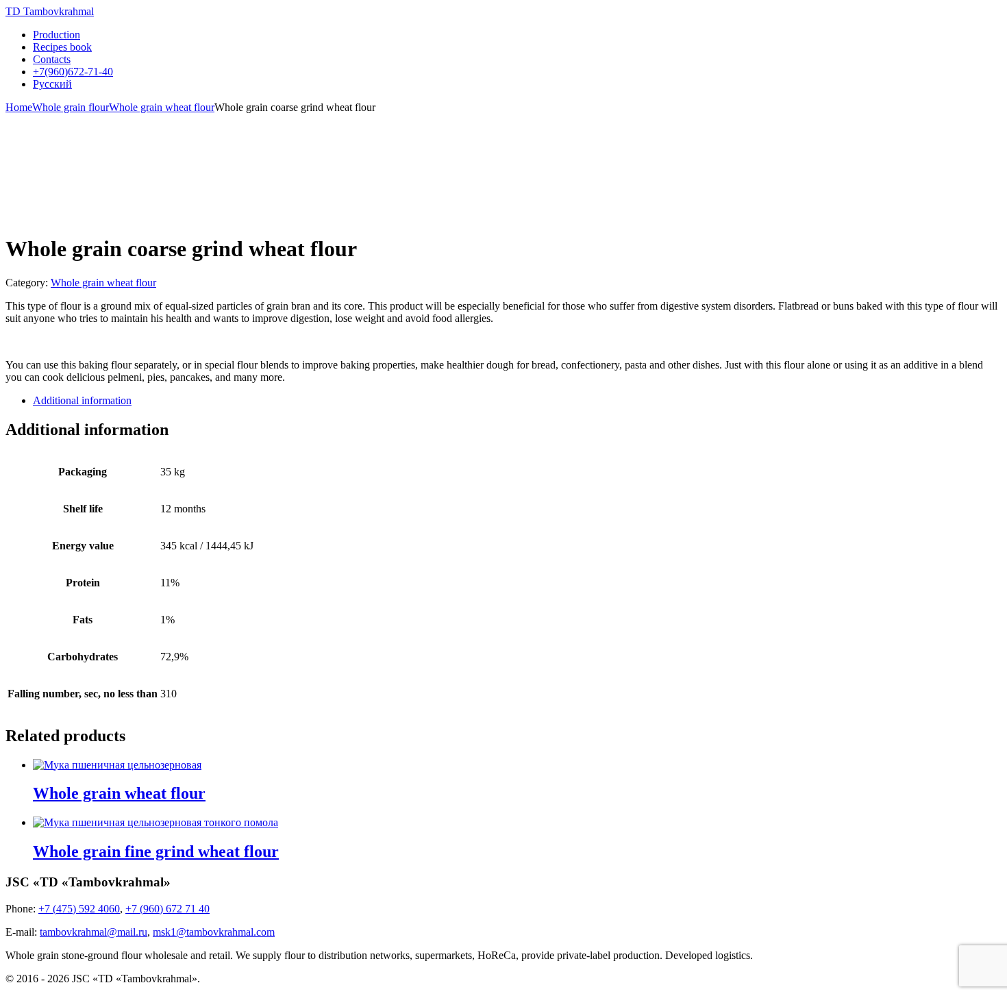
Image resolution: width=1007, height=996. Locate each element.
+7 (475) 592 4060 (79, 908)
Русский (52, 84)
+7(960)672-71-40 (73, 71)
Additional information (82, 400)
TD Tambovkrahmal (49, 11)
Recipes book (62, 47)
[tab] (517, 401)
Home (18, 107)
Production (56, 34)
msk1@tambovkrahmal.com (214, 932)
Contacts (52, 59)
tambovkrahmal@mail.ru (93, 932)
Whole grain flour (70, 107)
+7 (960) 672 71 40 (167, 908)
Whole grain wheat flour (161, 107)
